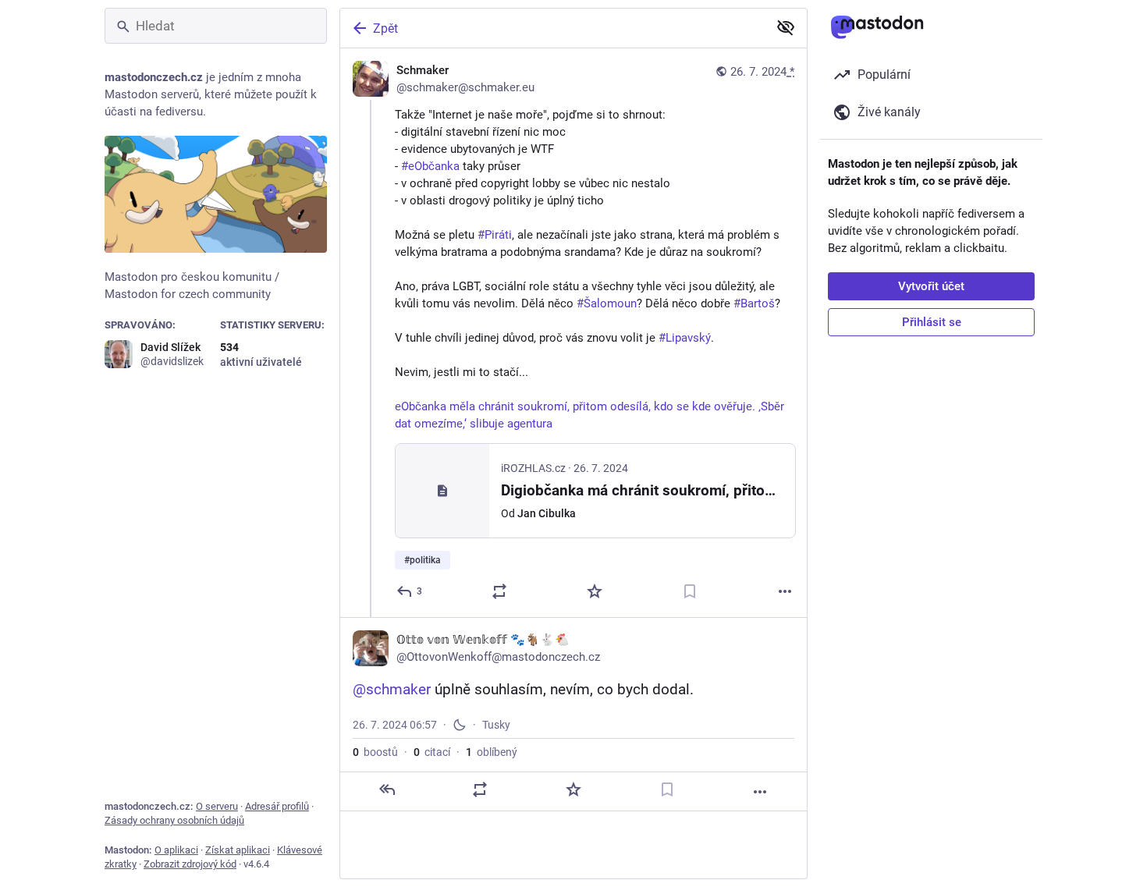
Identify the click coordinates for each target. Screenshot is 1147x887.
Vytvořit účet (931, 286)
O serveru (217, 806)
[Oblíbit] (594, 591)
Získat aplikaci (237, 850)
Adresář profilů (277, 806)
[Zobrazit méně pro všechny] (786, 27)
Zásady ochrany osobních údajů (174, 820)
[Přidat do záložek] (689, 591)
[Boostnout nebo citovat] (499, 591)
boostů (375, 752)
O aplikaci (176, 850)
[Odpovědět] (387, 789)
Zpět (385, 28)
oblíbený (491, 752)
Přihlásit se (931, 322)
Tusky (496, 724)
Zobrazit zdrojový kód (190, 864)
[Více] (785, 591)
